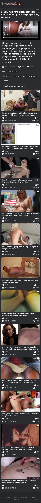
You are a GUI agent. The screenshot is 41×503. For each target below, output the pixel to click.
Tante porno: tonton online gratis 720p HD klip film (16, 498)
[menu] (37, 10)
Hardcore (17, 76)
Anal (10, 76)
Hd (24, 76)
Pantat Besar (32, 76)
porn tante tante (13, 71)
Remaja (6, 80)
